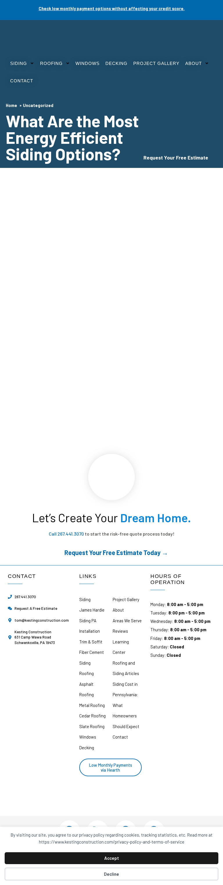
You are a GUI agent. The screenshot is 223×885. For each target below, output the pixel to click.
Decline (111, 874)
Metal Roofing (92, 705)
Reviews (120, 631)
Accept (111, 858)
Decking (116, 63)
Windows (87, 63)
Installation (89, 631)
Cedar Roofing (92, 715)
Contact (21, 81)
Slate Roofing (92, 726)
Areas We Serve (127, 620)
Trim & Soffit (90, 641)
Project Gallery (156, 63)
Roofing (51, 63)
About (193, 63)
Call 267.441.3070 (66, 533)
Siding (18, 63)
